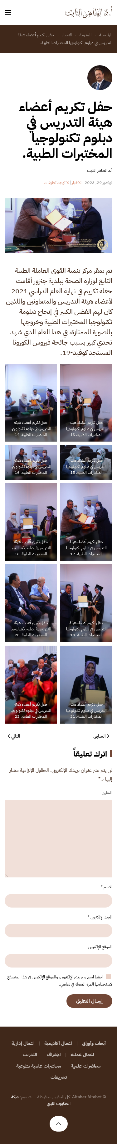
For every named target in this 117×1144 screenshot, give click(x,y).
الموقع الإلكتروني (100, 947)
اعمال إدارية (23, 1043)
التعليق (107, 793)
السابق (99, 736)
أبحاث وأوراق (94, 1043)
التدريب (30, 1054)
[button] (8, 12)
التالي (15, 736)
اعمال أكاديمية (58, 1043)
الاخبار (76, 182)
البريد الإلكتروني (100, 917)
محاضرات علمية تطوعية (38, 1065)
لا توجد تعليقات (56, 182)
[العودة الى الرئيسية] (89, 12)
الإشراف (54, 1054)
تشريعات (59, 1076)
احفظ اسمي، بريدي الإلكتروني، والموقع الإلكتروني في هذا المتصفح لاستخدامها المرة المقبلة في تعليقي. (59, 980)
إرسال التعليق (89, 1001)
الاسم (106, 887)
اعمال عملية (82, 1054)
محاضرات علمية (86, 1065)
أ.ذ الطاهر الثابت (99, 170)
